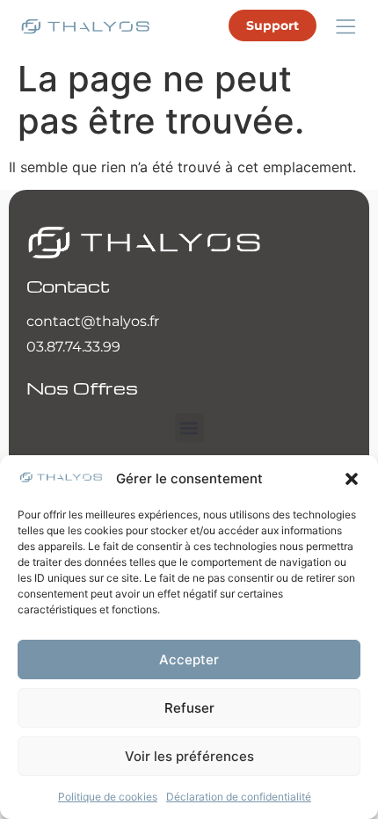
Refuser (189, 707)
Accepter (189, 659)
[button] (351, 479)
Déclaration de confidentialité (238, 796)
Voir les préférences (189, 756)
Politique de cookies (107, 796)
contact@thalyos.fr (92, 321)
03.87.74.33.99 (73, 346)
